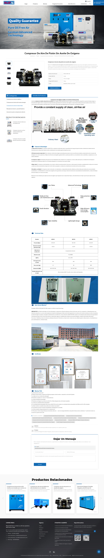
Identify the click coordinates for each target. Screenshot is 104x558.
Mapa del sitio (55, 555)
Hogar (26, 3)
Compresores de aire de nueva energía (16, 102)
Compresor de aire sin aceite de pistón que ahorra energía (19, 139)
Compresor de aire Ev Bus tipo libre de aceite (63, 541)
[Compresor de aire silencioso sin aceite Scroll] (9, 124)
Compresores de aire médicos (14, 99)
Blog (40, 538)
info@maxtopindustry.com (21, 535)
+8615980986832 (16, 539)
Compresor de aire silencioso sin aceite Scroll (19, 123)
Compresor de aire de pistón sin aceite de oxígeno (44, 448)
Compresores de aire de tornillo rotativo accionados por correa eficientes (63, 530)
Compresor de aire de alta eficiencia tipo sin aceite (54, 415)
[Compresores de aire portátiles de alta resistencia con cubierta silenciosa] (87, 503)
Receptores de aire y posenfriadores (15, 108)
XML (60, 555)
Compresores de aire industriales (46, 56)
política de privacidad (67, 555)
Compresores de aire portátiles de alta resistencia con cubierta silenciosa (86, 487)
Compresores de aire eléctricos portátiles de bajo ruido (64, 537)
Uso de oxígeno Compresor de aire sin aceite (65, 422)
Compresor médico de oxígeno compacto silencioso (63, 544)
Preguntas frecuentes (57, 3)
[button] (3, 498)
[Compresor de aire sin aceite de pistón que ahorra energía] (9, 141)
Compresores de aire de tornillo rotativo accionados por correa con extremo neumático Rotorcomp (63, 487)
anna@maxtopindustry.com (21, 537)
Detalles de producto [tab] (39, 95)
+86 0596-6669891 (15, 533)
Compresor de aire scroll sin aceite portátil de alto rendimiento (19, 132)
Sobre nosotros (71, 3)
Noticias (45, 3)
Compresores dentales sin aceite (61, 527)
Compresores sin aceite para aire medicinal (63, 525)
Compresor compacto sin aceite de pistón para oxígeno (43, 422)
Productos (35, 3)
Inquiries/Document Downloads (100, 3)
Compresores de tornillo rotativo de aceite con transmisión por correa (63, 534)
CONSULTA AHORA (54, 88)
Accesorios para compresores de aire (16, 112)
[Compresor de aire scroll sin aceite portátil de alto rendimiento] (9, 132)
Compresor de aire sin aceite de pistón (73, 415)
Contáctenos (84, 3)
